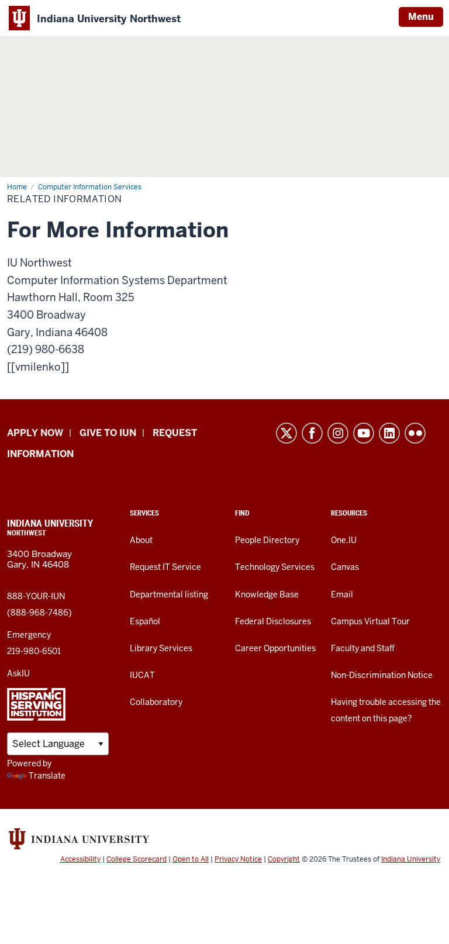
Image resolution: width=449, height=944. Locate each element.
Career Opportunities (275, 648)
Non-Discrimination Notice (382, 675)
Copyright (284, 859)
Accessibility (80, 859)
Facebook (312, 433)
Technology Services (275, 567)
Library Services (161, 648)
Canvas (345, 567)
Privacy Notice (238, 859)
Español (145, 621)
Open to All (190, 859)
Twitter (286, 433)
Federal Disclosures (273, 621)
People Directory (267, 540)
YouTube (363, 433)
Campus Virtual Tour (370, 621)
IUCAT (142, 675)
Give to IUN (108, 433)
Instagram (337, 433)
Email (342, 594)
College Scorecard (136, 859)
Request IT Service (165, 567)
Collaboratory (156, 702)
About (141, 540)
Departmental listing (169, 594)
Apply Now (35, 433)
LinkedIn (389, 433)
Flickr (415, 433)
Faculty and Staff (363, 648)
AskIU (18, 673)
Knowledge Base (267, 594)
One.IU (344, 540)
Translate (47, 775)
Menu (421, 17)
